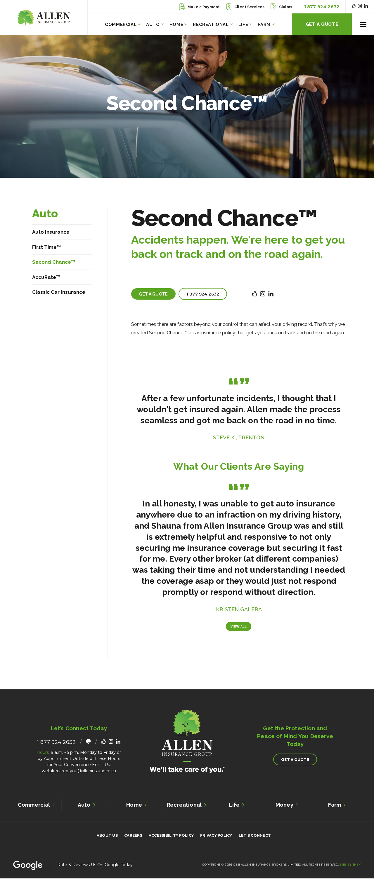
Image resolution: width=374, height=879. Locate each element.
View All (239, 626)
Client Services (249, 7)
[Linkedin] (366, 6)
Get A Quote (322, 24)
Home (176, 24)
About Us (107, 835)
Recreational (210, 24)
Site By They (350, 864)
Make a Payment (204, 7)
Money (284, 805)
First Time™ (46, 247)
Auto (153, 24)
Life (243, 24)
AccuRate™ (46, 277)
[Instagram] (360, 6)
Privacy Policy (216, 835)
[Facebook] (354, 6)
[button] (363, 24)
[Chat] (88, 742)
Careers (133, 835)
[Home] (43, 17)
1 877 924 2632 (322, 6)
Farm (264, 24)
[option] (239, 409)
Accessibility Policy (171, 835)
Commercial (120, 24)
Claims (285, 7)
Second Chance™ (53, 262)
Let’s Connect (255, 835)
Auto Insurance (51, 232)
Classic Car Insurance (58, 292)
